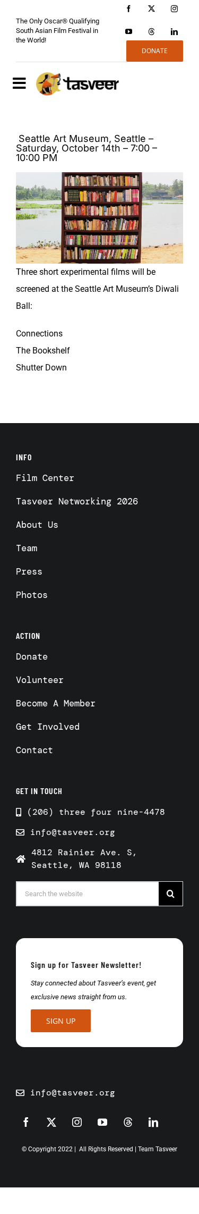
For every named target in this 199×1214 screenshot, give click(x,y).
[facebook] (128, 9)
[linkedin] (174, 31)
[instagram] (174, 9)
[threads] (151, 31)
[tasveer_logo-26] (78, 83)
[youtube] (128, 31)
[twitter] (151, 9)
